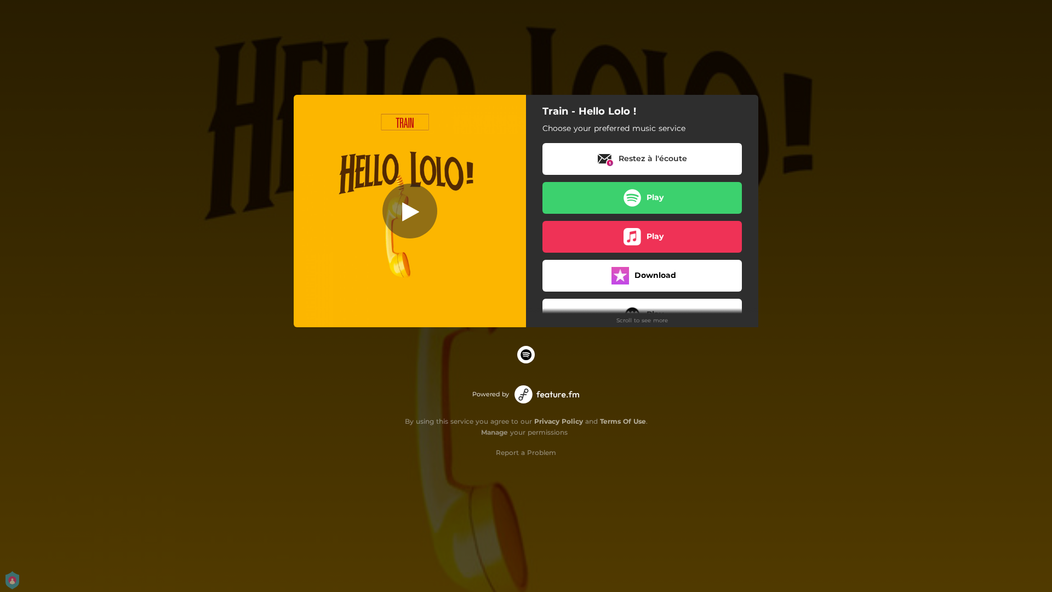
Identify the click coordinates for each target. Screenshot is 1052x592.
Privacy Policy (558, 421)
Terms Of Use (623, 421)
